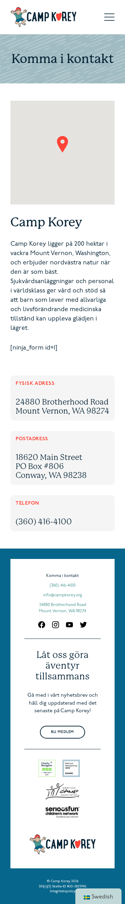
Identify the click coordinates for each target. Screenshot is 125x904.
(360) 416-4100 (44, 521)
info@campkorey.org (62, 595)
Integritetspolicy (62, 891)
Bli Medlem (62, 732)
